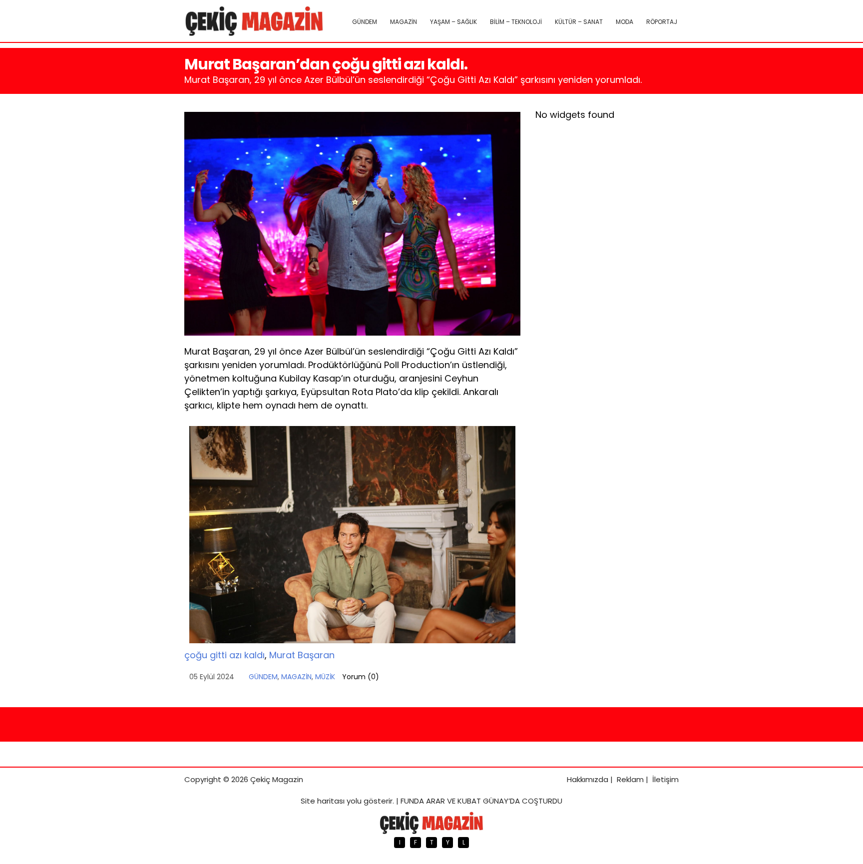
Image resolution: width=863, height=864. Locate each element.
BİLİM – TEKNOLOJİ (516, 21)
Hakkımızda (587, 779)
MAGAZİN (403, 21)
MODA (624, 21)
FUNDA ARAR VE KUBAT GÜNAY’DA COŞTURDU (481, 801)
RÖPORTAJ (661, 21)
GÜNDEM (364, 21)
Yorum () (360, 677)
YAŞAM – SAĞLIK (453, 21)
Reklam (630, 779)
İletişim (665, 779)
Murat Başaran (302, 655)
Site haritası (323, 801)
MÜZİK (325, 677)
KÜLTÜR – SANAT (579, 21)
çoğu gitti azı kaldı (224, 655)
